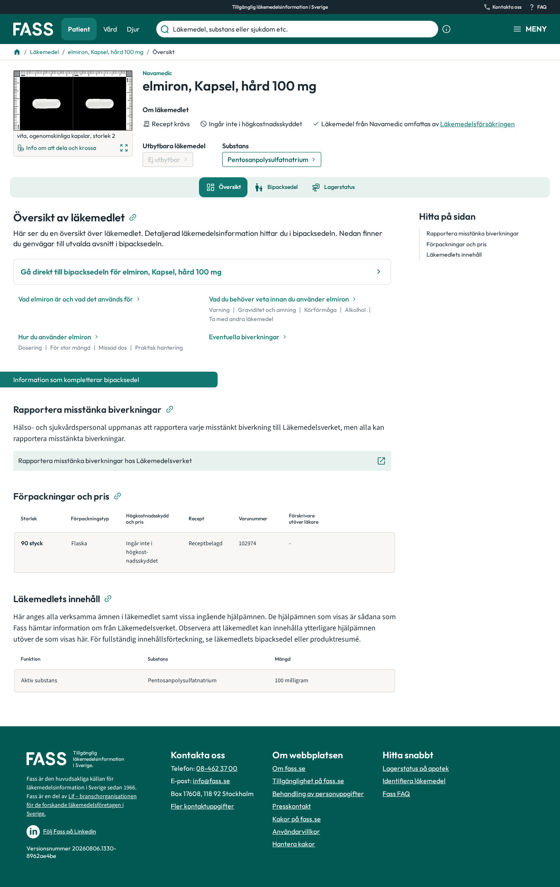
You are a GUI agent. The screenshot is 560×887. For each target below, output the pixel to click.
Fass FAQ (396, 793)
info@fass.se (211, 781)
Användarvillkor (296, 831)
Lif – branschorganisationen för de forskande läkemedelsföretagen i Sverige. (82, 805)
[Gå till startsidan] (33, 29)
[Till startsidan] (17, 52)
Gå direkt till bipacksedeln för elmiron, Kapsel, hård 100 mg (121, 272)
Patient (79, 29)
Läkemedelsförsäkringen (477, 124)
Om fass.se (288, 768)
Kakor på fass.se (296, 819)
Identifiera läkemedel (414, 781)
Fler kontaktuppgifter (202, 806)
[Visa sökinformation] (446, 29)
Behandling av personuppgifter (318, 793)
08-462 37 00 (217, 768)
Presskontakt (291, 806)
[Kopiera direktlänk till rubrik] (133, 218)
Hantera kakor (293, 844)
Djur (133, 29)
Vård (110, 29)
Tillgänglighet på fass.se (308, 781)
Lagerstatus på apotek (416, 768)
